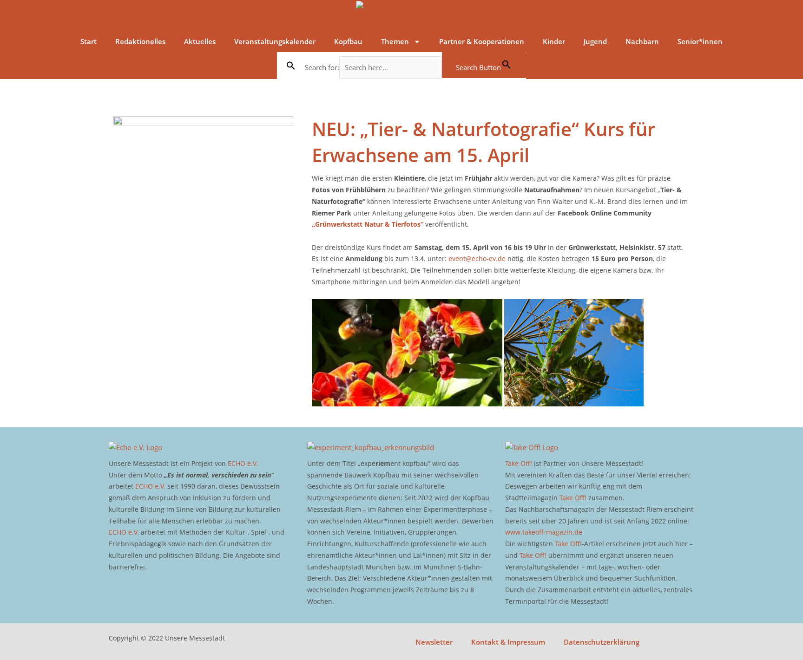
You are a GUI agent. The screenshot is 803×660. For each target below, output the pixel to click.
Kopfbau (348, 41)
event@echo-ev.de (477, 258)
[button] (291, 65)
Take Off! (518, 463)
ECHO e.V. (243, 463)
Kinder (554, 41)
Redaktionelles (140, 41)
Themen (395, 41)
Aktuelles (200, 41)
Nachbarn (642, 41)
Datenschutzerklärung (601, 642)
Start (88, 41)
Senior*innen (700, 41)
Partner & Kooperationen (481, 41)
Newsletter (434, 642)
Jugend (595, 41)
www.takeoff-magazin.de (543, 532)
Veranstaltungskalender (275, 41)
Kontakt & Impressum (508, 642)
